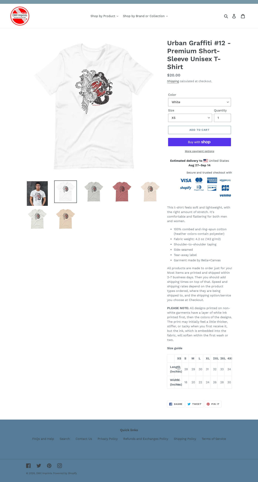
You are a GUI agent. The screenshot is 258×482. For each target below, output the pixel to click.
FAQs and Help (43, 439)
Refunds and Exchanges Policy (145, 439)
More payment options (199, 151)
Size (171, 110)
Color (172, 94)
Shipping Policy (185, 439)
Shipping (173, 81)
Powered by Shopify (65, 473)
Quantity (220, 110)
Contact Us (84, 439)
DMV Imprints (44, 473)
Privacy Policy (108, 439)
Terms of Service (214, 439)
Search (65, 439)
